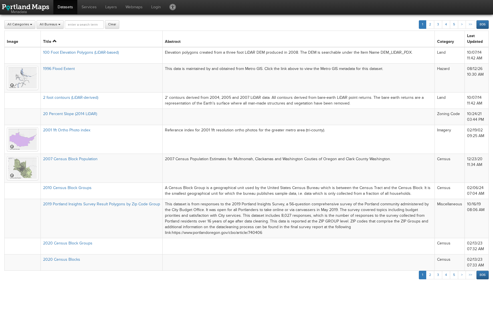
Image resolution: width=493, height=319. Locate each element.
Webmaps (134, 7)
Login (156, 7)
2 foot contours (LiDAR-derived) (70, 97)
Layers (111, 7)
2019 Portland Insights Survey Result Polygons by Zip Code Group (101, 204)
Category (445, 41)
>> (470, 24)
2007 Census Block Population (70, 159)
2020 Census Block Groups (67, 243)
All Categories (18, 24)
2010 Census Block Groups (67, 187)
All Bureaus (49, 24)
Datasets (65, 7)
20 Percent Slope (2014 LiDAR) (70, 113)
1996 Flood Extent (59, 68)
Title (47, 41)
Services (89, 7)
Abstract (173, 41)
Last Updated (475, 38)
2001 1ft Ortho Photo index (66, 130)
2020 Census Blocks (61, 259)
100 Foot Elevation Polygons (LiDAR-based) (81, 52)
